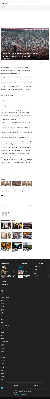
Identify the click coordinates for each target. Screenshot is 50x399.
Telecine (2, 366)
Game (2, 313)
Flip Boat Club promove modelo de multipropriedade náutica (26, 207)
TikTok (2, 369)
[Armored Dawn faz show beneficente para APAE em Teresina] (6, 183)
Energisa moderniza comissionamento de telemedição (15, 250)
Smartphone (12, 1)
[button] (48, 1)
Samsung (2, 354)
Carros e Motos (3, 296)
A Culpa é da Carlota (4, 284)
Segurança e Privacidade (5, 355)
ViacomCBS (3, 376)
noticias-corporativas (4, 341)
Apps (3, 1)
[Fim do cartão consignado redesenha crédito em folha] (17, 226)
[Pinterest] (7, 63)
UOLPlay (2, 373)
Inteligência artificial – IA (5, 325)
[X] (4, 63)
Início (1, 27)
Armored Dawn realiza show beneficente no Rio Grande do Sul (27, 188)
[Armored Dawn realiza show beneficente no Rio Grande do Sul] (27, 183)
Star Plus (2, 361)
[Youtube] (46, 389)
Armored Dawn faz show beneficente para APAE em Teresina (5, 188)
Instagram (2, 323)
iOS (1, 328)
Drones (2, 301)
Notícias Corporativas (6, 27)
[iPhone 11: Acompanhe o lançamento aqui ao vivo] (20, 276)
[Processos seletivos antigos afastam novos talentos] (27, 226)
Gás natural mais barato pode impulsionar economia (8, 207)
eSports (2, 306)
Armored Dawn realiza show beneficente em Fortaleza (16, 188)
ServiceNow (26, 1)
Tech (2, 364)
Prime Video (3, 348)
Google (2, 316)
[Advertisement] (25, 18)
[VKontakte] (43, 389)
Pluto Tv (2, 347)
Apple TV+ (2, 293)
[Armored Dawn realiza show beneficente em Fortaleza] (16, 183)
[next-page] (3, 253)
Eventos (2, 307)
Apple (2, 290)
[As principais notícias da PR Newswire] (20, 267)
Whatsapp (2, 377)
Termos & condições (5, 3)
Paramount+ (3, 344)
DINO (4, 58)
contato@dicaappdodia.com (21, 394)
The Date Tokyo (37, 1)
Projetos (31, 1)
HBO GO (2, 319)
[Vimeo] (41, 389)
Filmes (2, 310)
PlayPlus (2, 345)
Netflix (2, 335)
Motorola (2, 334)
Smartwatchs (3, 360)
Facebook (2, 309)
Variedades (3, 374)
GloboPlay (2, 315)
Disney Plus (3, 300)
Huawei (2, 322)
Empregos (2, 303)
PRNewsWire (3, 350)
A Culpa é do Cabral (4, 285)
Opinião (2, 342)
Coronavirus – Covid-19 (5, 297)
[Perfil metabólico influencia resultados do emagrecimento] (6, 235)
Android (2, 288)
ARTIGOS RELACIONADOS (6, 220)
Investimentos (3, 326)
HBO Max (2, 320)
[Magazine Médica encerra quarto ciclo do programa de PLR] (6, 226)
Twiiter (2, 370)
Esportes (2, 304)
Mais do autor (13, 220)
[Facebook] (2, 63)
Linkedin (2, 331)
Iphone (2, 329)
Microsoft (2, 332)
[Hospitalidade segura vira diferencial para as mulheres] (6, 245)
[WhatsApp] (9, 63)
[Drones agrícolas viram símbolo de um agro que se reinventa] (27, 235)
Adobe (2, 287)
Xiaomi (2, 379)
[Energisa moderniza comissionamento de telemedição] (17, 245)
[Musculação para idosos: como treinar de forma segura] (17, 235)
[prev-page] (1, 253)
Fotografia (2, 312)
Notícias (7, 1)
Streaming (19, 1)
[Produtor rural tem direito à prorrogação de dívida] (27, 245)
